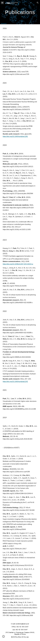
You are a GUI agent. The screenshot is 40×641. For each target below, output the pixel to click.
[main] (20, 12)
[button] (2, 2)
